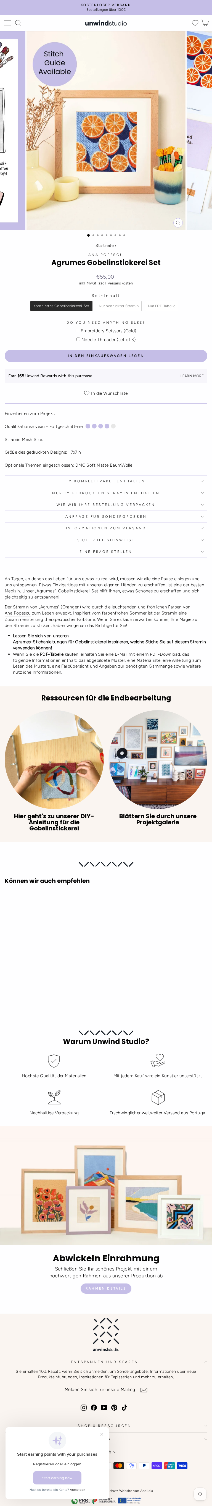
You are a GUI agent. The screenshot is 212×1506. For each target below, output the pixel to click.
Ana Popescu (105, 255)
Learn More (192, 376)
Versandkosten (120, 283)
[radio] (61, 306)
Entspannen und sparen (105, 1362)
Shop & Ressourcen (105, 1426)
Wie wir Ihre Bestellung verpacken (106, 505)
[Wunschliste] (195, 23)
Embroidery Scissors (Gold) (108, 330)
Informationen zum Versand (106, 528)
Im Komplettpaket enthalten (106, 481)
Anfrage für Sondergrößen (106, 516)
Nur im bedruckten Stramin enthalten (106, 493)
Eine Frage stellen (106, 552)
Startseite (105, 245)
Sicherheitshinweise (106, 540)
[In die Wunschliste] (11, 899)
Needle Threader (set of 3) (108, 339)
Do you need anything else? (106, 322)
